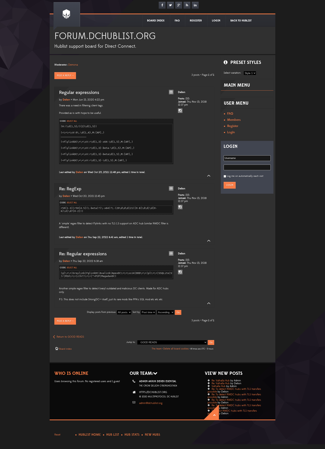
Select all (72, 121)
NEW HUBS (152, 435)
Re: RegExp (70, 189)
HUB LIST (112, 435)
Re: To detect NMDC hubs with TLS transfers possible (234, 390)
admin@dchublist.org (150, 403)
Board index (65, 348)
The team (157, 348)
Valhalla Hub (219, 386)
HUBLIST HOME (90, 435)
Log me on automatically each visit (245, 176)
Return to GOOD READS (70, 337)
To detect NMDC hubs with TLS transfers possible (232, 412)
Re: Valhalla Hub (221, 380)
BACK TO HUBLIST (240, 20)
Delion (66, 99)
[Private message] (180, 111)
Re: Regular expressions (83, 254)
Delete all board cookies (176, 348)
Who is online (71, 373)
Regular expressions (79, 92)
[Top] (208, 176)
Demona (73, 65)
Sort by (137, 312)
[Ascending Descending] (169, 312)
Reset (57, 434)
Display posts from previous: (102, 312)
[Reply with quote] (171, 92)
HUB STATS (132, 435)
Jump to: (130, 342)
